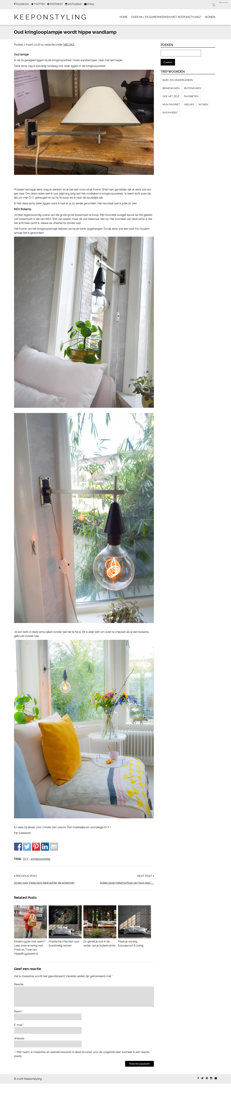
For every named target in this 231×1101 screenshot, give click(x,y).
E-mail (19, 1025)
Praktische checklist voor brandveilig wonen (64, 943)
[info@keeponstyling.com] (216, 1078)
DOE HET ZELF (171, 96)
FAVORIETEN (191, 96)
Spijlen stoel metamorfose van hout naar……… (127, 882)
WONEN (210, 17)
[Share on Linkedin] (45, 847)
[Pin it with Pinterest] (36, 847)
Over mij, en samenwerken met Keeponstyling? (166, 17)
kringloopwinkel (40, 858)
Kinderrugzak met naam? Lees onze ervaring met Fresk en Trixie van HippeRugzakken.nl (29, 947)
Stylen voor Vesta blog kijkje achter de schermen (44, 882)
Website (19, 1038)
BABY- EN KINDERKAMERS (178, 80)
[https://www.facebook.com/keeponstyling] (198, 1078)
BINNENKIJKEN (171, 88)
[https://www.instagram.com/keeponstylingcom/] (211, 1078)
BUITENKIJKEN (192, 88)
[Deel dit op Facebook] (18, 847)
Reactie (18, 984)
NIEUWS (68, 44)
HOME (124, 17)
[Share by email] (54, 847)
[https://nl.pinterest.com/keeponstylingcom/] (207, 1078)
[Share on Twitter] (27, 847)
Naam (18, 1011)
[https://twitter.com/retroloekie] (202, 1078)
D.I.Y (25, 858)
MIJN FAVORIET (171, 104)
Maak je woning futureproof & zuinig (130, 943)
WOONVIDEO (170, 112)
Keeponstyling (50, 17)
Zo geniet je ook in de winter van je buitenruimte (99, 943)
